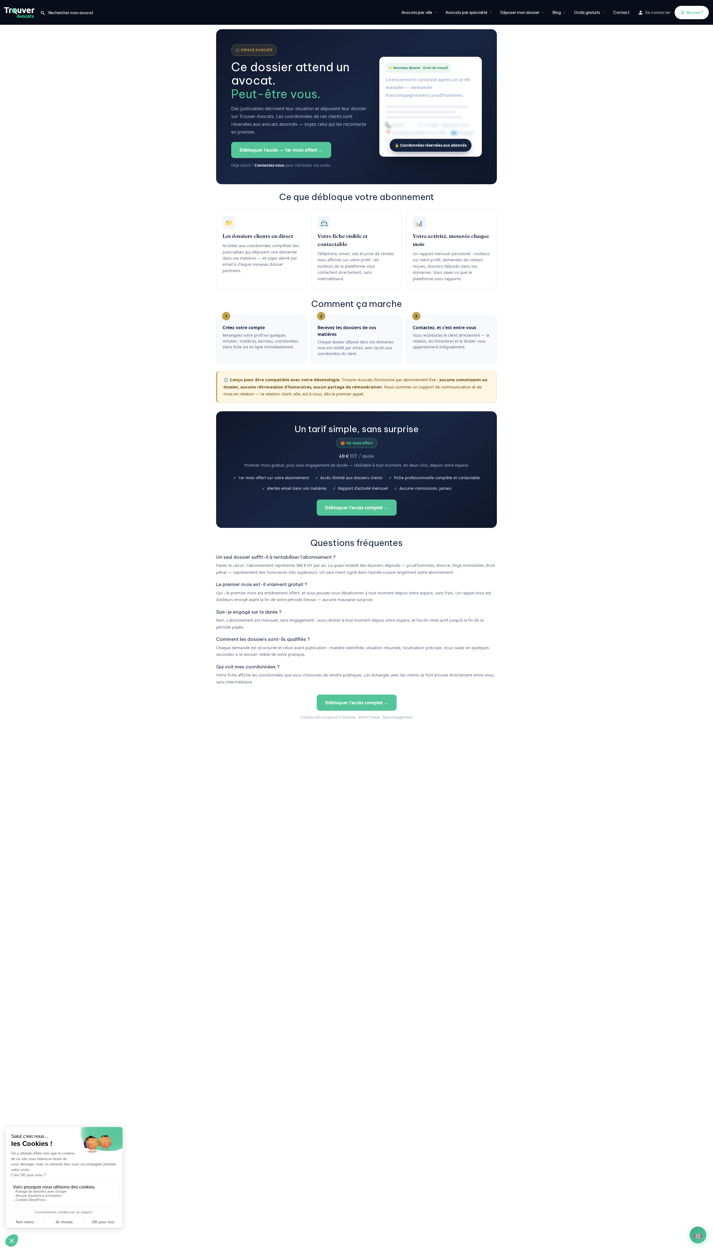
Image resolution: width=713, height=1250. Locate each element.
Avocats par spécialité (466, 12)
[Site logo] (20, 11)
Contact (621, 12)
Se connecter (657, 12)
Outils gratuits (587, 12)
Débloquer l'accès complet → (356, 508)
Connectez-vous (269, 165)
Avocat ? (695, 12)
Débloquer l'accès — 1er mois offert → (281, 150)
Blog (557, 12)
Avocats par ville (416, 12)
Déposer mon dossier (519, 12)
